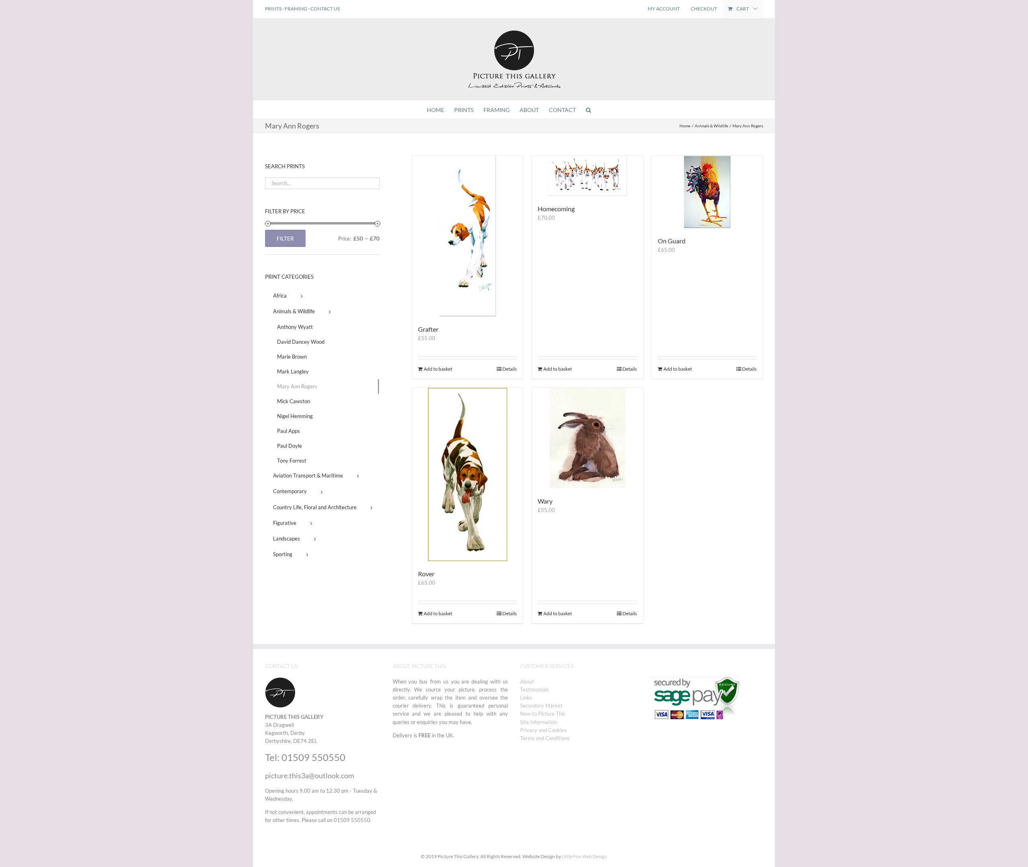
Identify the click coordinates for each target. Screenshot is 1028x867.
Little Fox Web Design (584, 856)
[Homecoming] (587, 176)
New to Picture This (542, 713)
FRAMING (296, 9)
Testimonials (534, 689)
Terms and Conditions (545, 738)
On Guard (671, 241)
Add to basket (438, 369)
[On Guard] (707, 192)
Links (526, 697)
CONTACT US (325, 9)
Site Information (538, 722)
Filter (285, 238)
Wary (545, 501)
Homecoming (556, 208)
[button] (588, 109)
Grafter (428, 329)
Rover (426, 573)
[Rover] (467, 474)
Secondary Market (541, 705)
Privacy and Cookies (543, 730)
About (527, 681)
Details (509, 369)
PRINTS (273, 9)
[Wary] (587, 438)
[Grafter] (467, 236)
